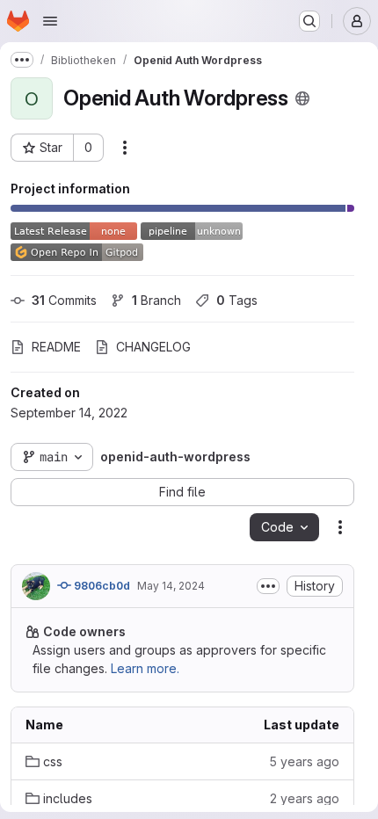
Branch (156, 300)
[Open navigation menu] (50, 21)
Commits (64, 300)
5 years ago (304, 761)
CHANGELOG (153, 346)
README (56, 346)
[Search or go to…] (309, 21)
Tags (237, 300)
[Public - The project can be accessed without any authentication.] (302, 98)
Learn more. (145, 668)
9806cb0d (100, 585)
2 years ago (304, 798)
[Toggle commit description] (268, 586)
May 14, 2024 (171, 585)
